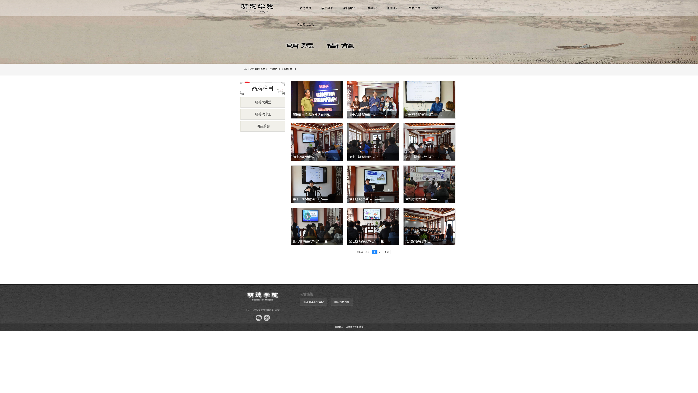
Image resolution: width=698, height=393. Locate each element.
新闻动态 (392, 8)
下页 (386, 252)
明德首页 (305, 8)
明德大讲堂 (263, 102)
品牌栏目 (414, 8)
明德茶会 (263, 126)
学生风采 (327, 8)
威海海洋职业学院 (313, 302)
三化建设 (371, 8)
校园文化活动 (305, 24)
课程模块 (436, 8)
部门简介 (349, 8)
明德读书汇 (290, 69)
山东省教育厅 (342, 302)
